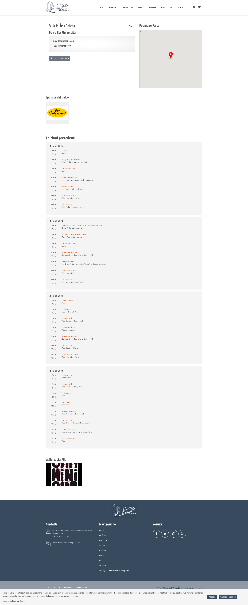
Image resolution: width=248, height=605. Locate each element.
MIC (171, 7)
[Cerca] (194, 7)
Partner (152, 7)
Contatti (181, 7)
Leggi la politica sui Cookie (14, 601)
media (140, 7)
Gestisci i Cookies (228, 596)
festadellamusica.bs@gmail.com (66, 542)
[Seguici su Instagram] (173, 534)
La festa (112, 7)
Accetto (212, 596)
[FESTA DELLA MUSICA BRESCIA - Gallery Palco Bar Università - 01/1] (64, 474)
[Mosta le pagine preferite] (199, 7)
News (163, 7)
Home (102, 7)
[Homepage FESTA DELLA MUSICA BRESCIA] (58, 7)
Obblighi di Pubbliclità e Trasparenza (115, 570)
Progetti (126, 7)
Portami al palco (61, 58)
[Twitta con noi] (165, 534)
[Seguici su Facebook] (156, 534)
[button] (171, 55)
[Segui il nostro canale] (182, 534)
